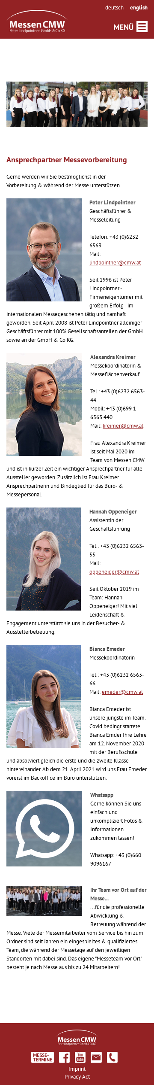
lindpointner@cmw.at (115, 262)
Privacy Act (77, 1076)
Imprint (77, 1069)
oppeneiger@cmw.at (114, 571)
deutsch (114, 7)
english (139, 7)
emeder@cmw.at (122, 692)
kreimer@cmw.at (123, 425)
